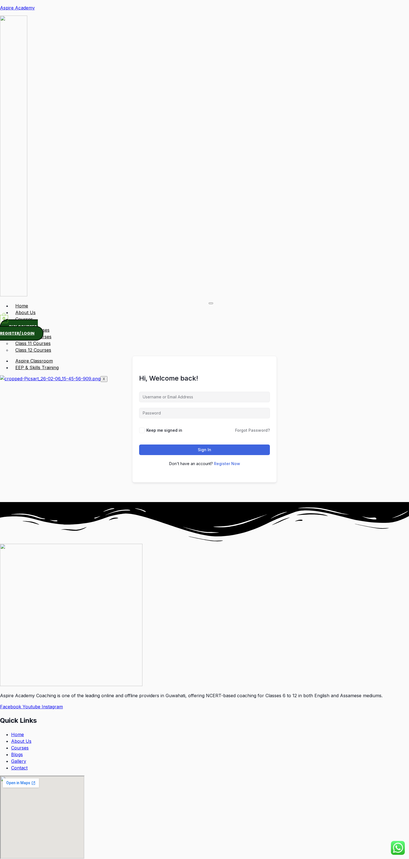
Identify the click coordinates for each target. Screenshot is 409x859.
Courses (24, 319)
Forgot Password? (252, 430)
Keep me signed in (164, 430)
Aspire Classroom (34, 361)
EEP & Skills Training (37, 367)
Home (21, 306)
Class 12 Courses (33, 350)
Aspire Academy (17, 8)
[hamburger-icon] (211, 303)
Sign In (204, 449)
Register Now (227, 463)
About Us (25, 312)
